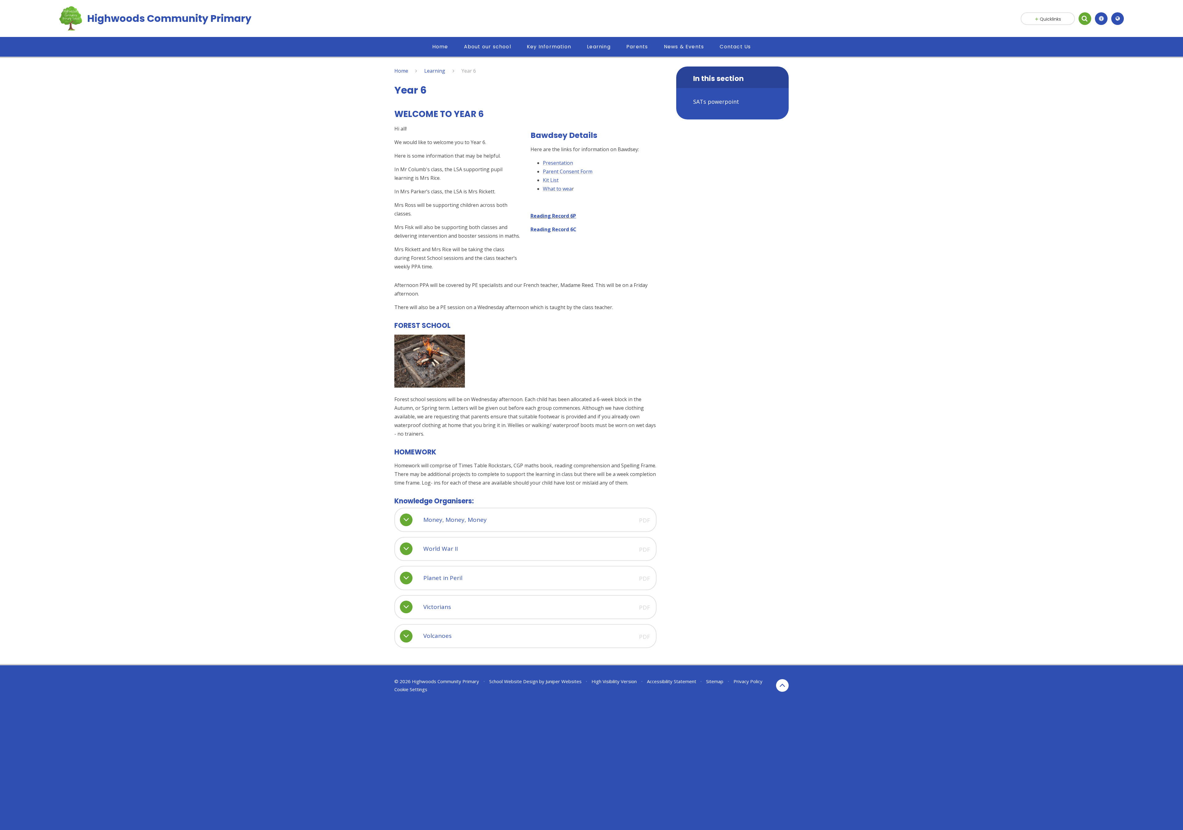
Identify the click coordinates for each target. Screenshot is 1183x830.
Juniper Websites (564, 681)
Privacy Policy (748, 681)
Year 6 (468, 70)
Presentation (558, 162)
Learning (434, 70)
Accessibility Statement (671, 681)
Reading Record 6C (553, 229)
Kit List (551, 180)
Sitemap (714, 681)
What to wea (557, 188)
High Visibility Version (614, 681)
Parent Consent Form (567, 171)
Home (401, 70)
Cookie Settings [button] (410, 689)
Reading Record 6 (552, 215)
